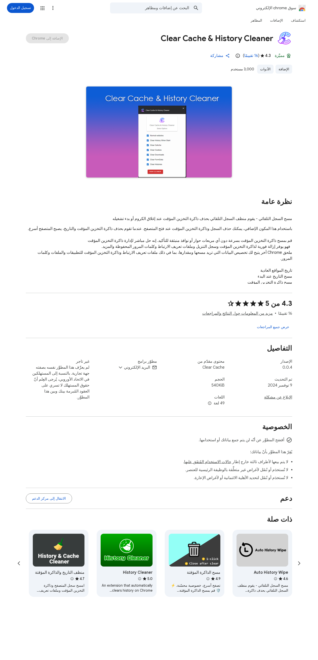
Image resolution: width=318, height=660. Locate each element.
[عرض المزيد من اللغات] (210, 403)
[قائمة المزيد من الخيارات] (53, 8)
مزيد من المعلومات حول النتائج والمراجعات (237, 313)
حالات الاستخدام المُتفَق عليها (207, 461)
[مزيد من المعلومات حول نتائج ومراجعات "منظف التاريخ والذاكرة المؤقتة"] (72, 579)
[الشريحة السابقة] (299, 563)
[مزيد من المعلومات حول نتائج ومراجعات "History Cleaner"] (139, 579)
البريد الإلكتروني (137, 367)
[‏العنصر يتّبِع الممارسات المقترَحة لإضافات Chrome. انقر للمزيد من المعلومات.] (289, 56)
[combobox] (149, 8)
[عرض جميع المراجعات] (273, 327)
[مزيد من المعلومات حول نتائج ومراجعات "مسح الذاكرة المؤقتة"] (208, 579)
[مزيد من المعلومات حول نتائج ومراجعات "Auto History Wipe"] (275, 579)
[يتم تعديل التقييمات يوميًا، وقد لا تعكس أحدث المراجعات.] (238, 56)
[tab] (298, 20)
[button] (42, 8)
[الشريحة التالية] (19, 563)
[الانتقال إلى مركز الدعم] (49, 498)
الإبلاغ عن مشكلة (278, 397)
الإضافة (283, 69)
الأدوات (265, 69)
